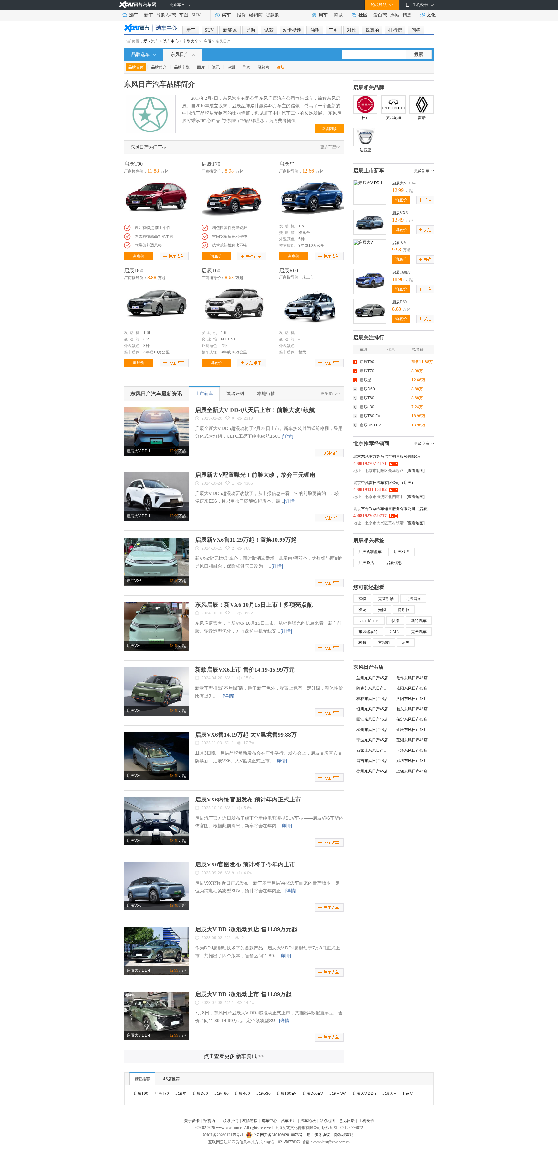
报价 (241, 15)
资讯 (216, 67)
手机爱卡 (366, 1120)
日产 (365, 117)
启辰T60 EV (370, 416)
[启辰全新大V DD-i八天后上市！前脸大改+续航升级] (156, 409)
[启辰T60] (234, 305)
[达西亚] (365, 137)
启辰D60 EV (370, 425)
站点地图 (327, 1120)
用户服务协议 (319, 1135)
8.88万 (417, 389)
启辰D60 (133, 270)
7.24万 (417, 407)
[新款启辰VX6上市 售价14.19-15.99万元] (156, 669)
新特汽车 (419, 620)
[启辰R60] (311, 305)
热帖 (394, 15)
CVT (147, 339)
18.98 (398, 279)
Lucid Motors (368, 620)
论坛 (280, 67)
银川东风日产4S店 (372, 709)
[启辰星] (311, 198)
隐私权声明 (344, 1135)
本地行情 (266, 393)
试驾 (171, 15)
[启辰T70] (234, 198)
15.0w (249, 678)
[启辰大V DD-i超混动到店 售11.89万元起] (156, 929)
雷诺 (422, 117)
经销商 (256, 15)
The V (407, 1093)
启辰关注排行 (368, 337)
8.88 (396, 309)
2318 (248, 418)
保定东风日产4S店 (412, 719)
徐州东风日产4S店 (372, 771)
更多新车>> (424, 170)
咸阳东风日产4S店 (412, 688)
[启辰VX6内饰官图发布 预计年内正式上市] (156, 799)
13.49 (398, 220)
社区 (362, 15)
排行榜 (395, 30)
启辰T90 (133, 164)
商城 (338, 15)
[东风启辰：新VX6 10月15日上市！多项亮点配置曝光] (156, 604)
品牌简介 (159, 67)
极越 (362, 642)
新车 (148, 15)
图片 (201, 67)
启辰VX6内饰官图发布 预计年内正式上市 (248, 799)
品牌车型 (182, 67)
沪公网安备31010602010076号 (278, 1135)
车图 (183, 15)
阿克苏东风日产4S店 (373, 688)
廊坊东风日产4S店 (412, 761)
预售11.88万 (422, 362)
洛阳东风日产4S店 (412, 698)
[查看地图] (416, 470)
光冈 (382, 609)
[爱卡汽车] (137, 4)
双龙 (362, 609)
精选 (406, 15)
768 (247, 548)
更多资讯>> (330, 393)
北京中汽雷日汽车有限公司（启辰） (384, 482)
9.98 (396, 249)
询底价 (138, 256)
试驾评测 (235, 393)
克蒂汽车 (419, 631)
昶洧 (395, 620)
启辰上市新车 (368, 170)
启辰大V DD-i (138, 451)
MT (223, 339)
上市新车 (204, 393)
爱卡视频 (292, 30)
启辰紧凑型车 (370, 552)
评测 (231, 67)
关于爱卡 (192, 1120)
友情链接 (250, 1120)
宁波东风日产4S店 (372, 740)
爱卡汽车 (151, 41)
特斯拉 (403, 609)
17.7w (248, 743)
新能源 (230, 30)
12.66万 (418, 380)
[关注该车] (174, 256)
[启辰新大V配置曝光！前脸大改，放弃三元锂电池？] (156, 474)
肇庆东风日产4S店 (412, 730)
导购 (160, 15)
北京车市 (177, 5)
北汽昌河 (413, 598)
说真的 (372, 30)
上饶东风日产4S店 (412, 771)
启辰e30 (367, 407)
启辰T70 (211, 164)
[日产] (365, 104)
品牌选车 (140, 54)
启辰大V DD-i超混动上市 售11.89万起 (243, 994)
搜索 (418, 54)
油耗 (314, 30)
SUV (196, 15)
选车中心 (171, 41)
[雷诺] (421, 104)
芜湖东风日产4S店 (412, 740)
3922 (248, 613)
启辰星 (286, 164)
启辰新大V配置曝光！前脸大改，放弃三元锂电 (255, 475)
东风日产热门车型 (148, 147)
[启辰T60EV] (370, 271)
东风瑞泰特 (368, 631)
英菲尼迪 (393, 117)
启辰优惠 (394, 562)
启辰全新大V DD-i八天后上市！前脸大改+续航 (255, 410)
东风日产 (179, 54)
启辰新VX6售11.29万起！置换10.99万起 (246, 540)
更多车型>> (330, 147)
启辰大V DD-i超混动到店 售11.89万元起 (246, 929)
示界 (405, 642)
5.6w (248, 808)
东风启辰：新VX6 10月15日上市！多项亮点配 (254, 605)
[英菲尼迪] (393, 104)
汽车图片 (288, 1120)
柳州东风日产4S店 (372, 730)
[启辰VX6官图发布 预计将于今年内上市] (156, 864)
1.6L (147, 332)
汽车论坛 (308, 1120)
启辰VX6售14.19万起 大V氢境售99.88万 (246, 734)
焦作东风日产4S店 (412, 678)
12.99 (398, 190)
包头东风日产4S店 (412, 709)
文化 (431, 15)
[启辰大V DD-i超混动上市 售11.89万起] (156, 994)
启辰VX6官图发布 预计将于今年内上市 (245, 864)
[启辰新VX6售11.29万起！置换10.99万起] (156, 539)
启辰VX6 (134, 581)
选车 (133, 15)
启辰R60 (288, 270)
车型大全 (190, 41)
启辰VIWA (337, 1093)
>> (234, 1056)
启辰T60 (211, 270)
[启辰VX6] (370, 212)
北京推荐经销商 (371, 443)
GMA (394, 631)
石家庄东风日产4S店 (373, 750)
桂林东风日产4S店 (372, 698)
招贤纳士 (211, 1120)
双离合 (304, 232)
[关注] (425, 200)
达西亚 (365, 150)
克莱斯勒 (386, 598)
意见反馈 (347, 1120)
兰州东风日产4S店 (372, 678)
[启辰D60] (156, 305)
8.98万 (417, 371)
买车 (226, 15)
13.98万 (418, 425)
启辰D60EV (313, 1093)
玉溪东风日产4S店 (412, 750)
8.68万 (417, 398)
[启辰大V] (363, 242)
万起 (178, 451)
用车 (323, 15)
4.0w (248, 873)
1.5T (302, 226)
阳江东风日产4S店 (372, 719)
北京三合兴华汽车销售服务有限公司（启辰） (392, 509)
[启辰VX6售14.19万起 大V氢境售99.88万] (156, 734)
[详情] (287, 436)
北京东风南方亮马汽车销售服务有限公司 (388, 456)
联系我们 (230, 1120)
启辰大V (399, 242)
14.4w (249, 1002)
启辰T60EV (401, 272)
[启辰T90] (156, 198)
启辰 (207, 41)
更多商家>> (424, 443)
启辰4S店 (366, 562)
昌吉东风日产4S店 (372, 761)
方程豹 (384, 642)
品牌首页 (136, 67)
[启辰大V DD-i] (368, 182)
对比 (351, 30)
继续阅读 (329, 128)
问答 (415, 30)
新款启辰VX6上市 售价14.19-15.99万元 (244, 669)
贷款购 (272, 15)
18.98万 (418, 416)
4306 (248, 483)
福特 (362, 598)
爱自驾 (380, 15)
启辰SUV (401, 552)
